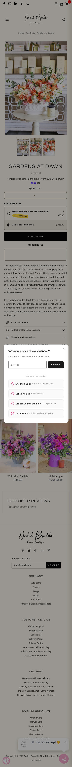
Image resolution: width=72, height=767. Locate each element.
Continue (55, 364)
